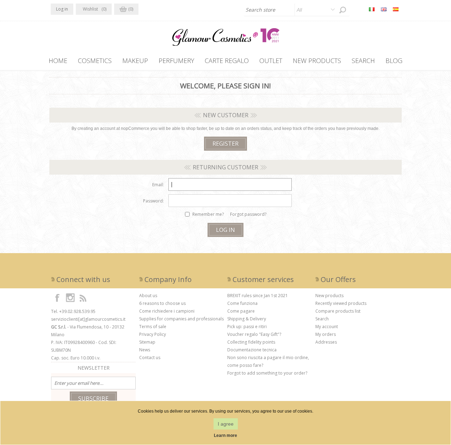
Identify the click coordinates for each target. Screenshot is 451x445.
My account (326, 327)
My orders (325, 334)
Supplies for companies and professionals (181, 319)
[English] (383, 9)
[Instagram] (70, 297)
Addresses (326, 342)
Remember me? (208, 214)
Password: (153, 201)
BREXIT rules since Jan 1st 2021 (257, 296)
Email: (158, 185)
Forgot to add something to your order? (267, 373)
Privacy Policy (152, 334)
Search (322, 319)
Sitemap (147, 342)
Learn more (225, 435)
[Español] (395, 9)
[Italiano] (371, 9)
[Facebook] (57, 297)
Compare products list (337, 311)
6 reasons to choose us (162, 303)
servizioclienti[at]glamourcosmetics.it (88, 319)
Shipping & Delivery (246, 319)
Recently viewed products (340, 303)
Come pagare (241, 311)
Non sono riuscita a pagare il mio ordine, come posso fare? (268, 361)
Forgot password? (248, 214)
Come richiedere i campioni (166, 311)
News (144, 350)
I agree (226, 424)
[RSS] (83, 297)
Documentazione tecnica (252, 350)
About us (148, 296)
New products (329, 296)
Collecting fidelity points (251, 342)
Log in (62, 9)
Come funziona (242, 303)
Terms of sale (152, 327)
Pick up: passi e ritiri (247, 327)
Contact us (149, 358)
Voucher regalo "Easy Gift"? (254, 334)
